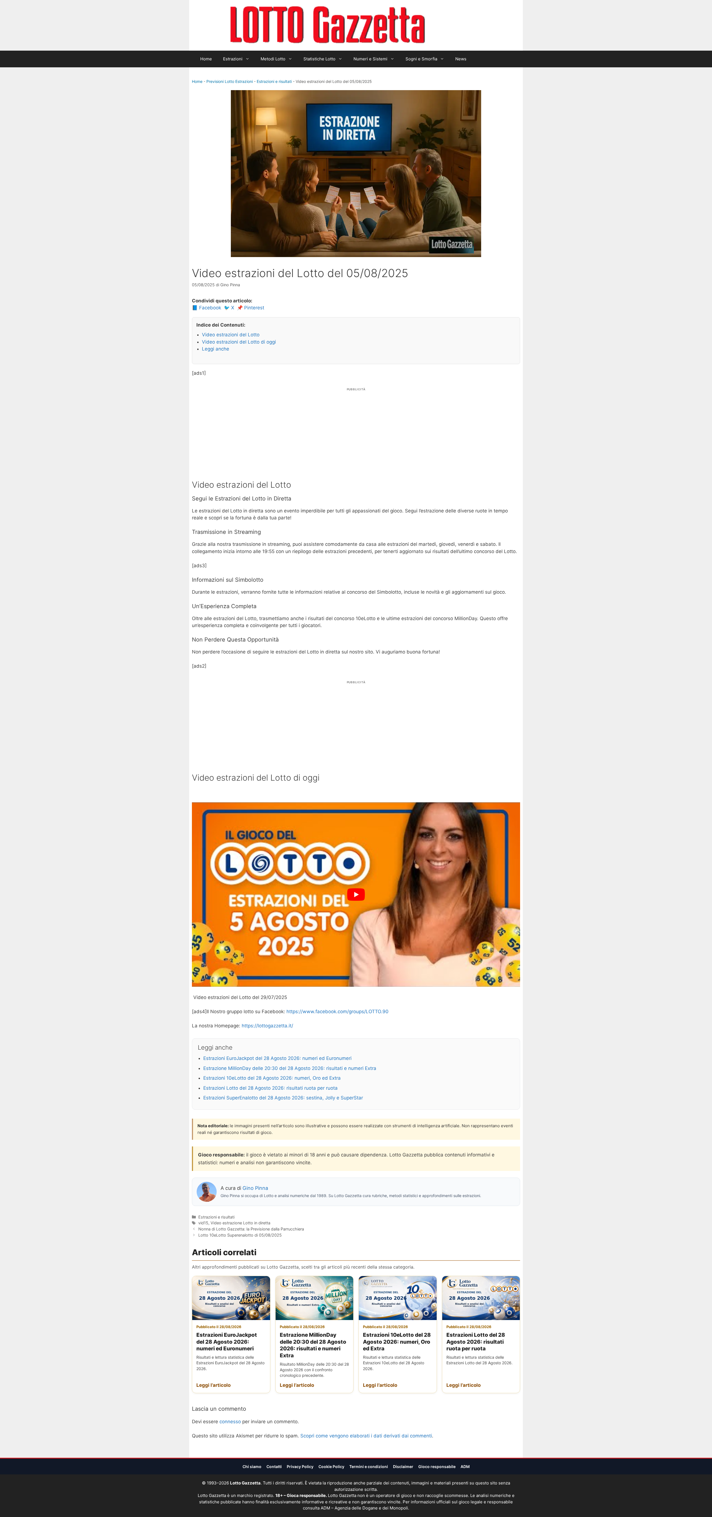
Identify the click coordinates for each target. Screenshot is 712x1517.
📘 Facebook (206, 307)
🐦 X (229, 307)
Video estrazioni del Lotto (230, 334)
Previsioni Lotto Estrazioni (229, 81)
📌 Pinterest (250, 307)
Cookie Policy (331, 1466)
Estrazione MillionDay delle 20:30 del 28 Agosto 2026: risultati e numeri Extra (289, 1068)
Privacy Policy (300, 1466)
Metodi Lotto (273, 58)
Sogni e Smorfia (421, 58)
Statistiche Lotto (319, 58)
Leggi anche (215, 349)
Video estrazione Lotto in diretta (240, 1222)
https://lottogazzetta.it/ (267, 1025)
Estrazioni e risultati (274, 81)
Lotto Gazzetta (457, 25)
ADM (465, 1466)
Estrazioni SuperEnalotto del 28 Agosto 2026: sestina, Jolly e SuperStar (283, 1098)
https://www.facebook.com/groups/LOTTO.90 (337, 1011)
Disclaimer (403, 1466)
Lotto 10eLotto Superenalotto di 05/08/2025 (240, 1235)
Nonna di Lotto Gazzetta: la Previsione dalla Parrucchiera (251, 1229)
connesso (230, 1421)
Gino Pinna (255, 1188)
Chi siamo (252, 1466)
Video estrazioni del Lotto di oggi (239, 342)
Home (206, 58)
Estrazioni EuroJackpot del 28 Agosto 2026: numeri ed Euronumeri (277, 1058)
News (460, 58)
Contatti (274, 1466)
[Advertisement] (356, 431)
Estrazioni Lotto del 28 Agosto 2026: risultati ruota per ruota (270, 1088)
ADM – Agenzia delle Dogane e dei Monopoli (364, 1508)
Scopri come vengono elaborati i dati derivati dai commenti (366, 1436)
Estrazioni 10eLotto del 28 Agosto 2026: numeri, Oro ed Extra (272, 1078)
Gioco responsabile (437, 1466)
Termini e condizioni (368, 1466)
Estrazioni (233, 58)
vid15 (203, 1222)
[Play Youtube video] (356, 894)
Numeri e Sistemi (370, 58)
